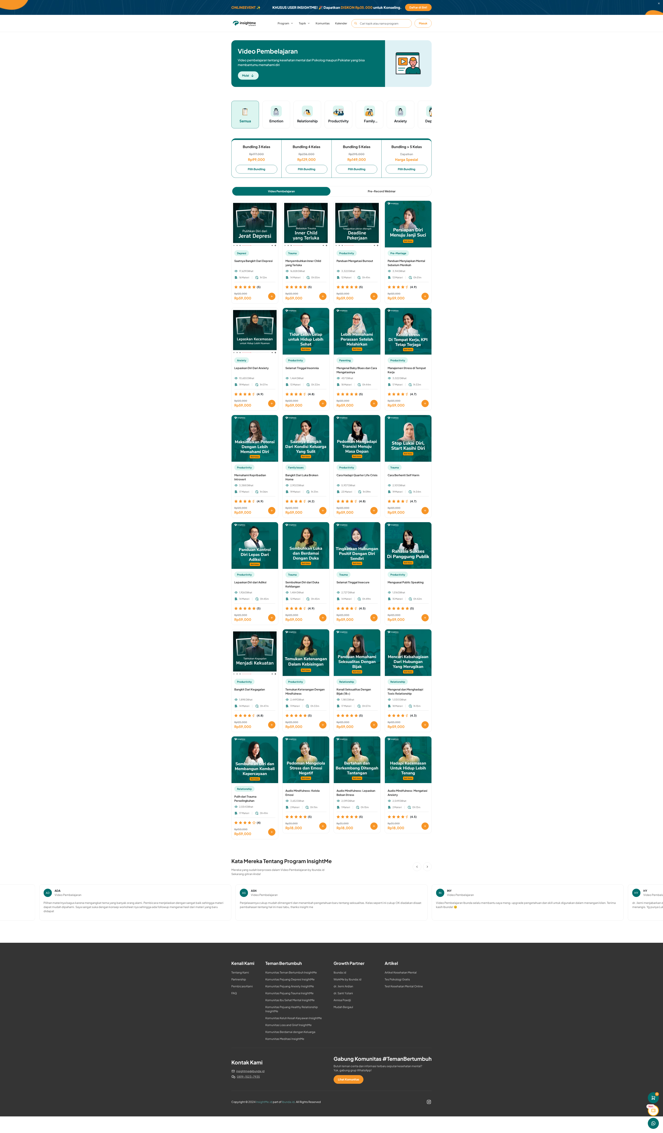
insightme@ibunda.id (250, 1071)
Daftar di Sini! (418, 7)
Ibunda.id (340, 972)
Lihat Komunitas (348, 1079)
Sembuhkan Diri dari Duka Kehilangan (302, 584)
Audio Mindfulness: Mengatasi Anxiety (407, 793)
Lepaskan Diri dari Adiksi (250, 582)
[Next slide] (427, 866)
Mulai (245, 75)
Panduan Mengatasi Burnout (355, 261)
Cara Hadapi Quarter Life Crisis (357, 475)
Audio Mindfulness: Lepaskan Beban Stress (356, 793)
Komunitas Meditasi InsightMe (284, 1039)
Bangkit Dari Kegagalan (249, 689)
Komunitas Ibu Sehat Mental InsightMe (290, 1000)
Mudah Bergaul (343, 1007)
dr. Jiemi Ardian (343, 986)
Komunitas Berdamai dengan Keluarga (290, 1032)
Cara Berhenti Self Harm (403, 475)
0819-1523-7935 (248, 1076)
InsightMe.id (264, 1102)
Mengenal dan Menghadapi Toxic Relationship (405, 691)
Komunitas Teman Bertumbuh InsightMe (291, 972)
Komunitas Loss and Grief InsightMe (288, 1025)
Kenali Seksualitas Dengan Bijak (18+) (354, 691)
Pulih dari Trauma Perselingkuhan (245, 798)
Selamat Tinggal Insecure (353, 582)
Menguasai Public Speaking (406, 582)
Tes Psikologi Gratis (397, 979)
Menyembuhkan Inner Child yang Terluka (303, 263)
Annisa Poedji (342, 1000)
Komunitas (323, 23)
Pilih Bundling (256, 169)
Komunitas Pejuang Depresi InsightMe (290, 979)
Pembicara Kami (242, 986)
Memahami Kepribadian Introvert (250, 477)
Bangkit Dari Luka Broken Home (301, 477)
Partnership (238, 979)
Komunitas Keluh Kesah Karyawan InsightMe (293, 1018)
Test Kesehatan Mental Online (404, 986)
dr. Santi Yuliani (343, 993)
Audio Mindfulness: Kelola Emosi (302, 793)
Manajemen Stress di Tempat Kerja (407, 370)
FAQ (234, 993)
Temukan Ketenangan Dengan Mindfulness (305, 691)
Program (283, 23)
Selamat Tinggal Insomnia (302, 368)
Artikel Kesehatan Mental (401, 972)
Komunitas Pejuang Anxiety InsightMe (289, 986)
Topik (302, 23)
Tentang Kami (240, 972)
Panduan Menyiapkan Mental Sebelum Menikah (406, 263)
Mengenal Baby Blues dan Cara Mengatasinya (357, 370)
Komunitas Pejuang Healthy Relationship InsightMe (291, 1009)
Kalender (341, 23)
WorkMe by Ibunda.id (347, 979)
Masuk (423, 23)
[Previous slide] (417, 866)
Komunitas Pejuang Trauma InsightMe (289, 993)
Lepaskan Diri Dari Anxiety (251, 368)
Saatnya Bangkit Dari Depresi (253, 261)
